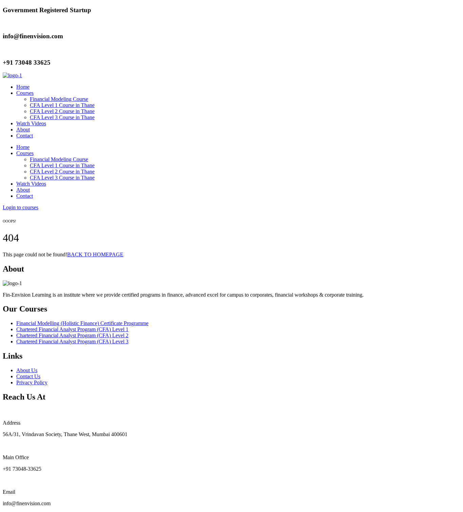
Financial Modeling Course (59, 99)
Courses (25, 93)
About (23, 129)
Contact (24, 135)
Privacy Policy (31, 382)
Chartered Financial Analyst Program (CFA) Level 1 (72, 329)
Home (22, 87)
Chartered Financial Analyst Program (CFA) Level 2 (72, 335)
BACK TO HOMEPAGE (95, 254)
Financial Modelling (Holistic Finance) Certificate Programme (82, 323)
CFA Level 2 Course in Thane (62, 111)
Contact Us (28, 376)
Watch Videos (31, 123)
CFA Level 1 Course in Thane (62, 105)
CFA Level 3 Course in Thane (62, 117)
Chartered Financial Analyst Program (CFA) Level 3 (72, 341)
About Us (26, 370)
